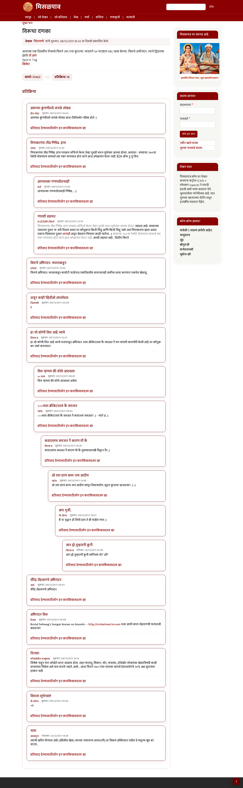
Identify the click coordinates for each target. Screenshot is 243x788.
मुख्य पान (27, 23)
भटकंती (130, 17)
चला (33, 731)
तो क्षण (32, 55)
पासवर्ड (184, 119)
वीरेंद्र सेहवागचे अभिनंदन (45, 580)
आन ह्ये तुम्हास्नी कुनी (79, 545)
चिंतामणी (39, 41)
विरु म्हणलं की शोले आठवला (56, 371)
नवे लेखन (43, 17)
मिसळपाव (48, 6)
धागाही (66, 233)
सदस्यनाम (185, 105)
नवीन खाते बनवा (189, 143)
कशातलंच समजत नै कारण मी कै (66, 441)
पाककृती (115, 17)
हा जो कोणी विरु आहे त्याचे (47, 332)
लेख (76, 17)
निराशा (34, 653)
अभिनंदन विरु (39, 615)
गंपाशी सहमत (47, 216)
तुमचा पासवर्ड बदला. (191, 148)
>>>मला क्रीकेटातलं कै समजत (57, 406)
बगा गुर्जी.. (65, 510)
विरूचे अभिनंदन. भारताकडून (48, 263)
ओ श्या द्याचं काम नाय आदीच (70, 475)
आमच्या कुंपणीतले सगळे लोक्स (50, 108)
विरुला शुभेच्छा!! (40, 696)
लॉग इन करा (60, 128)
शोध (211, 6)
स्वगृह (28, 17)
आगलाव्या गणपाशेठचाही (53, 182)
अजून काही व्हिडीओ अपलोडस (49, 298)
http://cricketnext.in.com (104, 624)
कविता (100, 17)
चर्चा (86, 17)
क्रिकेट (26, 64)
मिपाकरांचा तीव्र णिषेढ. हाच (48, 143)
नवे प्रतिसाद (60, 17)
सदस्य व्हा (80, 128)
